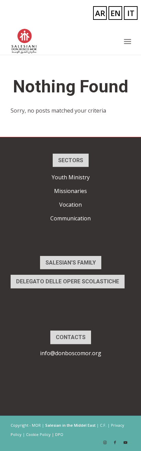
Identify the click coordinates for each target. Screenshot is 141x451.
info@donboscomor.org (70, 353)
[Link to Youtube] (125, 442)
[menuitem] (127, 41)
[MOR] (58, 41)
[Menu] (127, 41)
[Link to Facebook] (115, 442)
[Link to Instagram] (105, 442)
